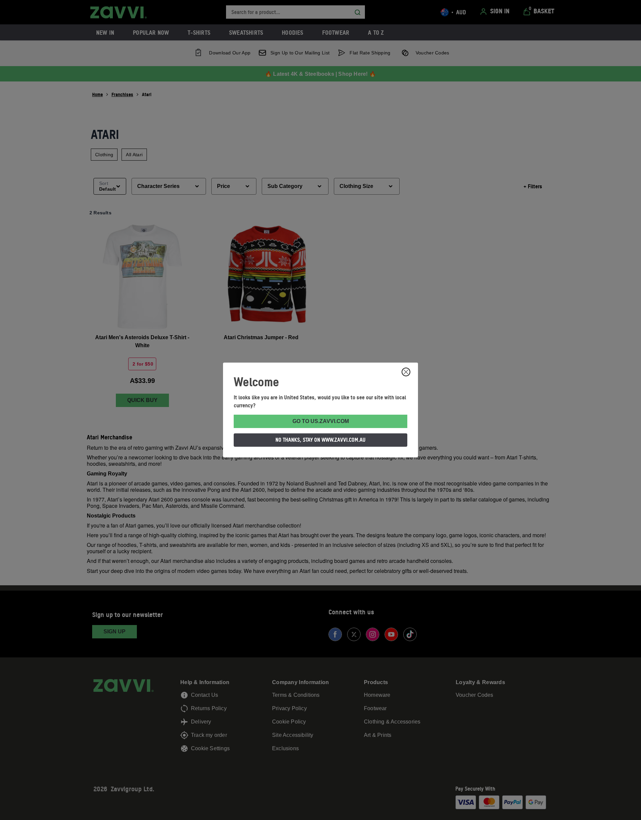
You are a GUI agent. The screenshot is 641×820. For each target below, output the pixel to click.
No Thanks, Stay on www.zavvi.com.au (320, 439)
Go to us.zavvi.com (320, 421)
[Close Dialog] (406, 372)
